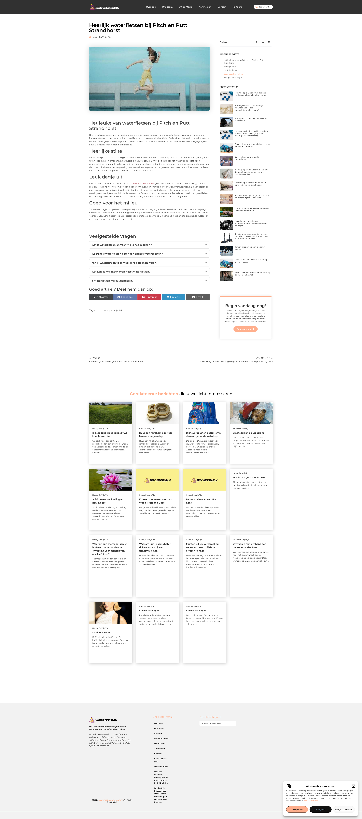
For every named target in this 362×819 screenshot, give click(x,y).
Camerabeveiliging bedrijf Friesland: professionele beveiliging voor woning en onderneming (252, 133)
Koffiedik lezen (101, 632)
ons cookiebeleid (311, 801)
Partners (237, 7)
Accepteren (297, 809)
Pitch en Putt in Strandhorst (140, 183)
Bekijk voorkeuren (344, 809)
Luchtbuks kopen (149, 610)
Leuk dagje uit (230, 70)
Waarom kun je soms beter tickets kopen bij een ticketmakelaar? (155, 547)
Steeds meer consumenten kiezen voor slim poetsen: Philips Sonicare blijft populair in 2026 (251, 236)
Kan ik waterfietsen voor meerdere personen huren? (149, 262)
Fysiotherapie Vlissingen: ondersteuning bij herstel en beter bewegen (251, 223)
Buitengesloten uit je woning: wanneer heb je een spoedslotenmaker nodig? (249, 107)
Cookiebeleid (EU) (160, 760)
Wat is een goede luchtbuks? (250, 477)
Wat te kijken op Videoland (249, 433)
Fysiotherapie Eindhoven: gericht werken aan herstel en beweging (250, 94)
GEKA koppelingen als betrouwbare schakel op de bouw (252, 209)
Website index (161, 766)
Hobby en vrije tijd (101, 37)
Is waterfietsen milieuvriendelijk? (149, 280)
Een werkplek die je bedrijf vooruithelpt (247, 158)
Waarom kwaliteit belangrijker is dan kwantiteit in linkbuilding (161, 777)
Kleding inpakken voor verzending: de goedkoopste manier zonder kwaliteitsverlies (251, 172)
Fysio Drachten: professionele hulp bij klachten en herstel (252, 273)
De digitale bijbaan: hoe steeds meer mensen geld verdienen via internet (160, 795)
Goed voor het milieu (233, 74)
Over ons (151, 7)
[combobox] (263, 7)
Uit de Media (185, 7)
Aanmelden (205, 7)
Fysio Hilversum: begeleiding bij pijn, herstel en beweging (252, 145)
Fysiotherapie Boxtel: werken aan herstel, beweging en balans (250, 183)
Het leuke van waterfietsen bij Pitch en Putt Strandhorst (244, 61)
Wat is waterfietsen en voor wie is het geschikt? (149, 244)
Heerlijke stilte (230, 66)
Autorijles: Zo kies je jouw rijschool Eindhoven (251, 119)
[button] (353, 786)
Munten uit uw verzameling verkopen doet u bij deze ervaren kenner (202, 547)
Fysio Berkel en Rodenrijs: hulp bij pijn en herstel (251, 261)
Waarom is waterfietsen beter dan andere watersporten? (149, 253)
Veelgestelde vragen (233, 77)
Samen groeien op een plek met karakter (250, 248)
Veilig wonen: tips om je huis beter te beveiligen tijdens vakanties (252, 196)
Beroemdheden (161, 738)
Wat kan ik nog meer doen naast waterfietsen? (149, 271)
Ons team (167, 7)
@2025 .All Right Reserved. (112, 801)
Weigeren (320, 809)
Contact (222, 7)
